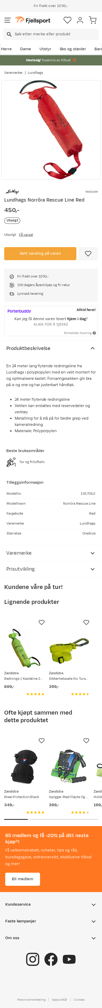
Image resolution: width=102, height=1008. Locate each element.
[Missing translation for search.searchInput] (8, 34)
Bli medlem (22, 879)
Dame (25, 49)
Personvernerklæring (31, 999)
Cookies (79, 999)
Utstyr (45, 49)
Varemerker (13, 72)
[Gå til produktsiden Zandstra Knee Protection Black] (24, 766)
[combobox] (51, 34)
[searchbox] (56, 34)
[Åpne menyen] (7, 20)
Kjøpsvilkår (59, 999)
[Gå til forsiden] (32, 20)
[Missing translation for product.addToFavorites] (88, 253)
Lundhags (35, 72)
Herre (6, 49)
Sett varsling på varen (40, 253)
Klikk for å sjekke (51, 324)
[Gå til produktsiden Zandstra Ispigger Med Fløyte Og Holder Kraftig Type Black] (69, 766)
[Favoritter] (67, 20)
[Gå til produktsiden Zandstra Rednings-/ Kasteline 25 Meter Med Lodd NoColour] (24, 648)
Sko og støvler (73, 49)
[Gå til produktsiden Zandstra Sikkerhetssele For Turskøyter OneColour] (69, 648)
